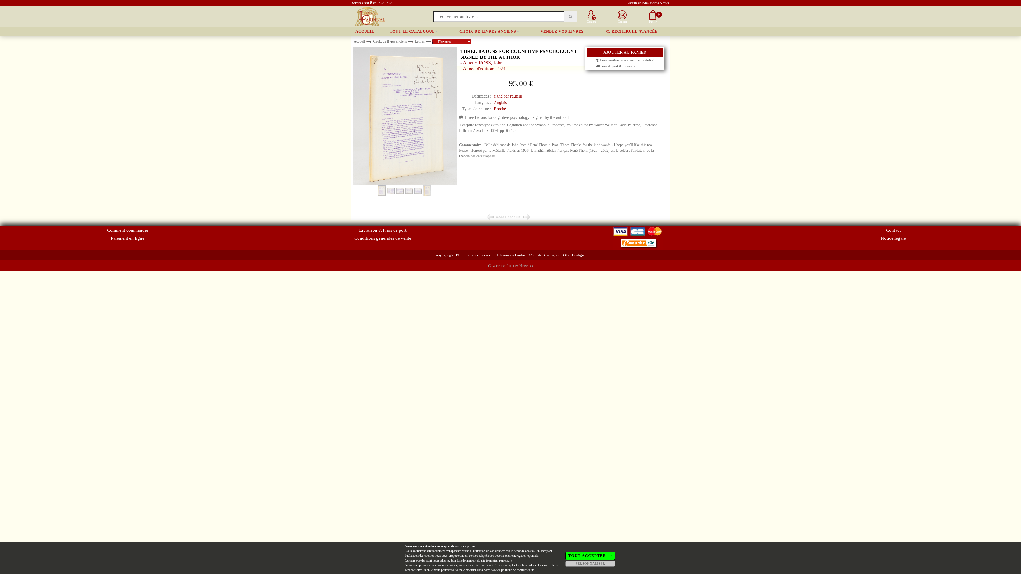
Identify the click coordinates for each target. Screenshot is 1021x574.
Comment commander (127, 230)
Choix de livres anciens (487, 31)
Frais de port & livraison (617, 66)
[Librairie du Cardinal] (370, 16)
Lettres (420, 41)
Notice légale (893, 238)
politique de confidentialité (517, 570)
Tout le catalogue (412, 31)
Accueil (364, 31)
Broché (500, 109)
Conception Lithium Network (510, 266)
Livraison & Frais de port (383, 230)
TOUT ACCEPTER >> (590, 556)
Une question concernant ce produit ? (626, 60)
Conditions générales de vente (382, 238)
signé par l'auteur (508, 96)
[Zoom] (405, 115)
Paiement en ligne (127, 238)
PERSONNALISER (590, 563)
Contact (893, 230)
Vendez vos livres (562, 31)
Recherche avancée (634, 31)
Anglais (500, 102)
